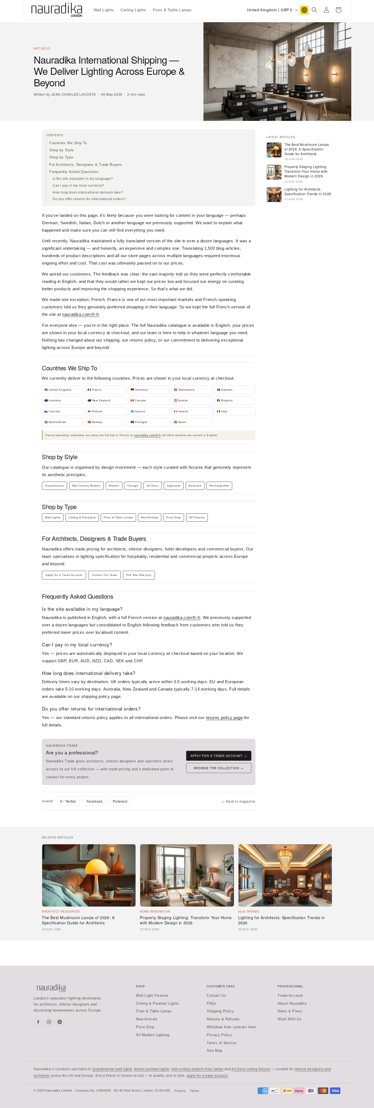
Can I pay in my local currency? (78, 185)
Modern (114, 485)
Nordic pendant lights (151, 1069)
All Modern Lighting (152, 1035)
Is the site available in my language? (83, 179)
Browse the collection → (218, 768)
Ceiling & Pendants (82, 517)
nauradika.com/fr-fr (80, 314)
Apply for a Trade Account (63, 574)
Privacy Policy (219, 1035)
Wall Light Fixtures (152, 995)
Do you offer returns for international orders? (89, 199)
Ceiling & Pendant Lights (157, 1003)
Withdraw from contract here (231, 1027)
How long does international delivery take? (88, 192)
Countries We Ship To (68, 143)
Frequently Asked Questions (74, 172)
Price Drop (173, 517)
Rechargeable (219, 485)
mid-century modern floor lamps (197, 1069)
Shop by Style (61, 150)
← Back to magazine (238, 801)
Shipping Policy (220, 1011)
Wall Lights (53, 517)
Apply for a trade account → (219, 755)
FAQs (211, 1003)
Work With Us (289, 1019)
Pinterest (120, 801)
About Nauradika (292, 1003)
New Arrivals (149, 517)
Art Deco (152, 485)
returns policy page (224, 717)
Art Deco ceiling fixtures (251, 1069)
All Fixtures (197, 517)
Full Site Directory (138, 574)
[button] (314, 10)
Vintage (132, 485)
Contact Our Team (104, 574)
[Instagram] (49, 1022)
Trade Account (290, 995)
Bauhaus (195, 485)
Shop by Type (61, 157)
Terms (194, 1090)
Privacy (180, 1090)
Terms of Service (222, 1043)
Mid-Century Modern (86, 485)
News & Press (290, 1011)
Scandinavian (54, 485)
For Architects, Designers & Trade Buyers (85, 165)
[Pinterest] (59, 1022)
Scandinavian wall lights (112, 1069)
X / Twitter (68, 801)
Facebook (95, 801)
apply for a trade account (207, 1076)
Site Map (214, 1051)
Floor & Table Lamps (118, 517)
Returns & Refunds (223, 1019)
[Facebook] (38, 1022)
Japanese (174, 485)
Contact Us (216, 995)
